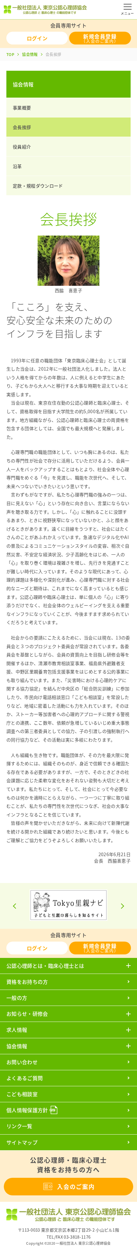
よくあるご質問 (24, 1078)
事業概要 (22, 107)
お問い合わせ (22, 1062)
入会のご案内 (76, 1186)
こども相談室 (22, 1094)
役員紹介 (22, 146)
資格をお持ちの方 (27, 981)
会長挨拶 (22, 127)
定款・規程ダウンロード (38, 185)
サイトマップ (22, 1142)
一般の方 (16, 997)
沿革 (17, 166)
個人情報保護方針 (27, 1110)
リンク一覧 (19, 1126)
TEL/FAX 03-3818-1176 (68, 1237)
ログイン (37, 38)
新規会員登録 (100, 38)
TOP (10, 54)
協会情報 (30, 54)
